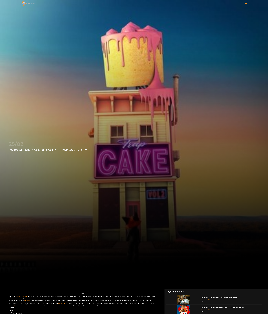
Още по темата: (175, 291)
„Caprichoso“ (27, 300)
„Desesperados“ (18, 305)
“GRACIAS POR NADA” (21, 296)
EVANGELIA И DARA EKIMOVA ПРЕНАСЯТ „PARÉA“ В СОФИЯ (219, 297)
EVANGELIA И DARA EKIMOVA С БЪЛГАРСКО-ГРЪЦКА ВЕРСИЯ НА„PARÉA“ (223, 307)
